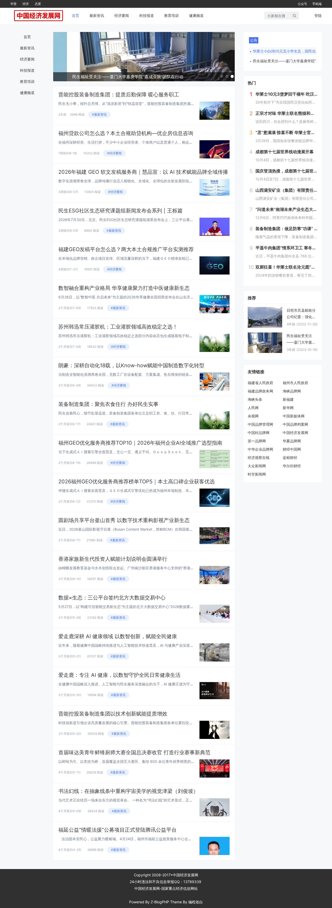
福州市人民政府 (295, 382)
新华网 (288, 407)
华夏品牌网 (292, 441)
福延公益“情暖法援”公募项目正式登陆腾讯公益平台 (117, 830)
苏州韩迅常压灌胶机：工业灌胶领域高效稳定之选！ (118, 327)
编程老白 (195, 902)
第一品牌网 (257, 441)
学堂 (13, 4)
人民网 (253, 407)
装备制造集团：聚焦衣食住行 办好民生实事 (108, 404)
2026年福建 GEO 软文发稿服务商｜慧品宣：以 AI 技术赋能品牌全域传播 (143, 172)
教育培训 (171, 15)
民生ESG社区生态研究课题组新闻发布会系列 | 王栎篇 (120, 211)
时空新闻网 (257, 474)
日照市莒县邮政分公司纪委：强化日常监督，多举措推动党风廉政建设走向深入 (301, 314)
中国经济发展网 (295, 432)
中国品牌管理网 (260, 424)
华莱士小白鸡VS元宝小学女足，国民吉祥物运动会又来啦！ (286, 51)
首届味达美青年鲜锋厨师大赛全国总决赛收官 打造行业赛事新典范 (134, 752)
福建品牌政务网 (260, 391)
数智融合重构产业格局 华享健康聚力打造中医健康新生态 (124, 288)
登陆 (318, 15)
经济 (26, 4)
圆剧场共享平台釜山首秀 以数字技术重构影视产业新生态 (124, 520)
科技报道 (146, 15)
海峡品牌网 (292, 391)
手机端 (317, 4)
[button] (221, 76)
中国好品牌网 (258, 432)
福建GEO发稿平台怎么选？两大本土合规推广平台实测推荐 (126, 249)
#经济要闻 (114, 153)
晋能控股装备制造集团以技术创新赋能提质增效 (112, 714)
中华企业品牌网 (260, 449)
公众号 (302, 4)
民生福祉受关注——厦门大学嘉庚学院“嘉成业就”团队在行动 (286, 61)
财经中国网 (292, 449)
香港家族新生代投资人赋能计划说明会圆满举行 (112, 559)
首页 (75, 15)
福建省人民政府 (260, 382)
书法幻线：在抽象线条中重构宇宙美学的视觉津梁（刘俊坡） (128, 791)
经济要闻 (121, 15)
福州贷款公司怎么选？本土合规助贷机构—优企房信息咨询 (125, 133)
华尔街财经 (292, 466)
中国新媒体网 (294, 416)
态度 (38, 4)
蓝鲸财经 (290, 457)
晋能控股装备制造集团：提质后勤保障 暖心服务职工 (118, 94)
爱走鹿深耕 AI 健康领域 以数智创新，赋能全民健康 (117, 636)
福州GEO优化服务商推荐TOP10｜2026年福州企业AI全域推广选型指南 (140, 443)
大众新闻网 (257, 466)
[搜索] (294, 15)
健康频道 (196, 15)
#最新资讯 (99, 114)
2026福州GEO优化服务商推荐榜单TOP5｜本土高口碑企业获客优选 (136, 481)
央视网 (253, 416)
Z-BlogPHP (160, 902)
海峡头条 (255, 399)
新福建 (288, 399)
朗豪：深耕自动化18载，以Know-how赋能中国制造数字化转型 (131, 365)
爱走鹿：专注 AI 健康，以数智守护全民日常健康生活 (119, 675)
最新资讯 (96, 15)
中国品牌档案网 (295, 424)
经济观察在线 (258, 457)
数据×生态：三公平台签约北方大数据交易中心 (111, 598)
